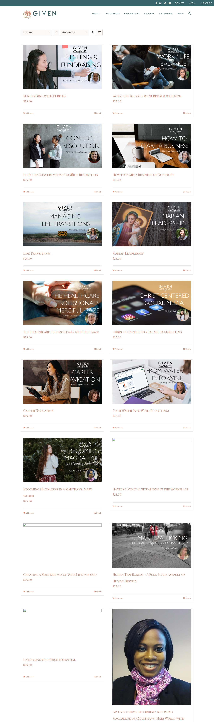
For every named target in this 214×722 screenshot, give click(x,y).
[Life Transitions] (62, 224)
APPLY (192, 3)
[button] (189, 13)
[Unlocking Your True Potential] (62, 631)
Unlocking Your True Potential (49, 659)
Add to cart (30, 113)
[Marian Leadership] (151, 224)
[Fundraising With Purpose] (62, 67)
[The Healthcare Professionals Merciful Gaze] (62, 303)
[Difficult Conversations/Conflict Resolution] (62, 146)
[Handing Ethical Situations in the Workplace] (151, 460)
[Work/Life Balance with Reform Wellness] (151, 67)
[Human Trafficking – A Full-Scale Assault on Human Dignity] (151, 545)
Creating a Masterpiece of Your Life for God (60, 574)
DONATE (179, 3)
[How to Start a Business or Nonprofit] (151, 146)
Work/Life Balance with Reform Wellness (147, 96)
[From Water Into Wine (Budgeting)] (151, 382)
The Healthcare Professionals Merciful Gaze (61, 332)
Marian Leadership (128, 253)
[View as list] (99, 32)
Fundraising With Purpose (44, 96)
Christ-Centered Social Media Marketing (147, 332)
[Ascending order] (56, 32)
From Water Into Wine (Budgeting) (141, 410)
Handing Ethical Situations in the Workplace (151, 489)
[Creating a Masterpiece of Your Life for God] (62, 545)
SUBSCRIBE (206, 3)
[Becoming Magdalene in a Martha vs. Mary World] (62, 460)
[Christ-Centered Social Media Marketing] (151, 303)
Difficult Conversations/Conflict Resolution (60, 174)
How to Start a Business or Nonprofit (143, 174)
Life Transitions (37, 253)
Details (98, 113)
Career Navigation (38, 410)
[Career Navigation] (62, 382)
